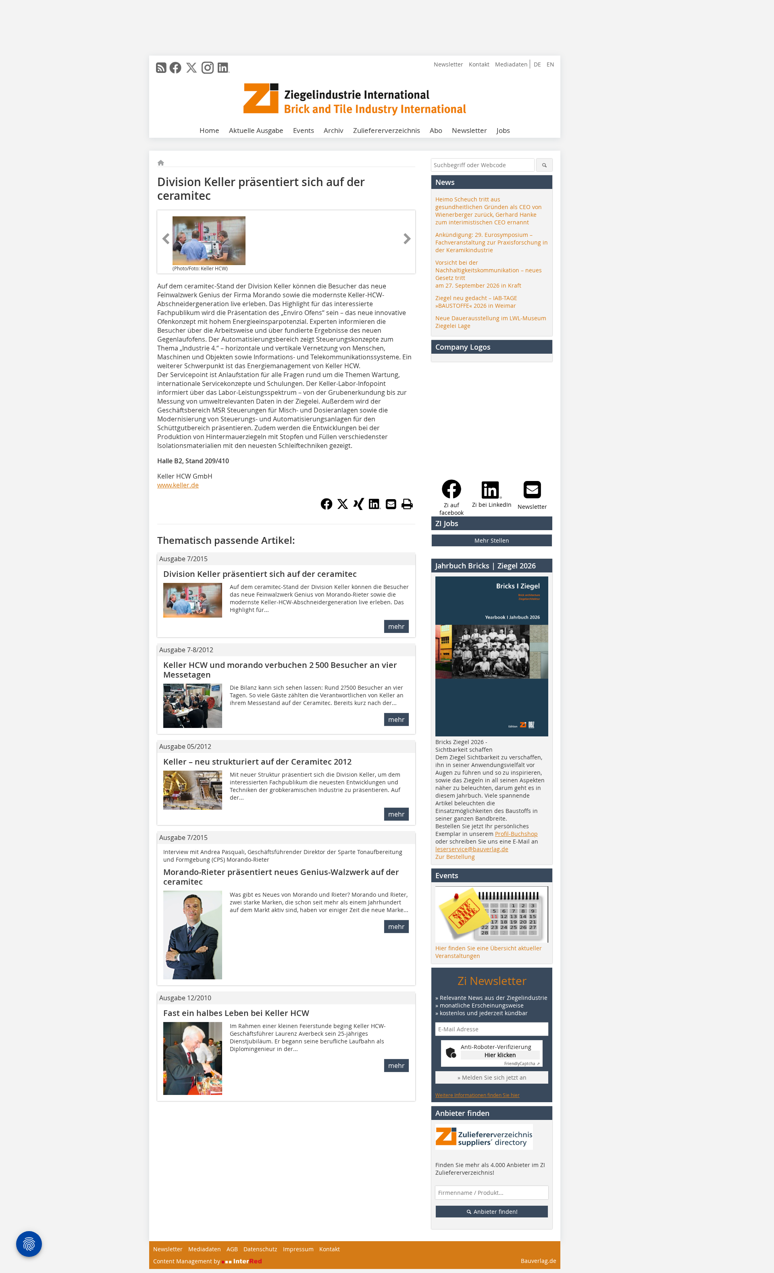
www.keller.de (178, 485)
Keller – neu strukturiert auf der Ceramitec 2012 (257, 761)
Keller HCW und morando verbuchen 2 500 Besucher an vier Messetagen (280, 669)
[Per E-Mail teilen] (391, 504)
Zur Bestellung (455, 856)
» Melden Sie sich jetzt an (492, 1077)
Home (209, 130)
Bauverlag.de (538, 1261)
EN (550, 64)
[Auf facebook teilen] (326, 508)
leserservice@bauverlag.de (471, 849)
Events (303, 130)
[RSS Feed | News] (161, 68)
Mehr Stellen (491, 540)
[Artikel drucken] (407, 504)
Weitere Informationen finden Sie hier (477, 1095)
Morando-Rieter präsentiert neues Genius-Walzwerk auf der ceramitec (281, 877)
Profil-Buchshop (516, 834)
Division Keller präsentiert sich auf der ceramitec (260, 573)
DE (537, 64)
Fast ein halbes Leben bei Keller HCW (236, 1013)
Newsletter (448, 64)
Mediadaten (511, 64)
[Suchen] (544, 165)
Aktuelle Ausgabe (256, 130)
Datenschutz (260, 1249)
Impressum (298, 1249)
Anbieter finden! (495, 1211)
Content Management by (187, 1261)
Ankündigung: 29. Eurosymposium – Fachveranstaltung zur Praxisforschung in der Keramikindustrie (491, 242)
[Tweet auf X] (343, 508)
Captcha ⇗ (522, 1063)
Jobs (503, 130)
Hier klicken (500, 1055)
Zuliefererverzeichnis (386, 130)
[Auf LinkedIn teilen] (375, 508)
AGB (232, 1249)
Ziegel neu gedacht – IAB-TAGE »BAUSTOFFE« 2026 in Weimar (476, 301)
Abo (436, 130)
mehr (396, 626)
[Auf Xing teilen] (359, 508)
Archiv (333, 130)
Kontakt (479, 64)
